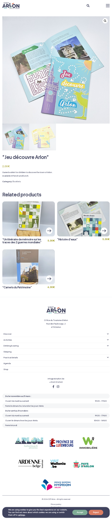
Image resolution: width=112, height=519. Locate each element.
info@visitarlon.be (56, 378)
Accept (80, 512)
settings (21, 515)
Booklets (17, 181)
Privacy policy (56, 504)
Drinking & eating (11, 345)
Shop (6, 369)
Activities (8, 339)
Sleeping (7, 351)
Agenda (7, 363)
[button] (105, 20)
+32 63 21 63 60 (56, 381)
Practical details (11, 357)
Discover (7, 333)
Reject (96, 512)
